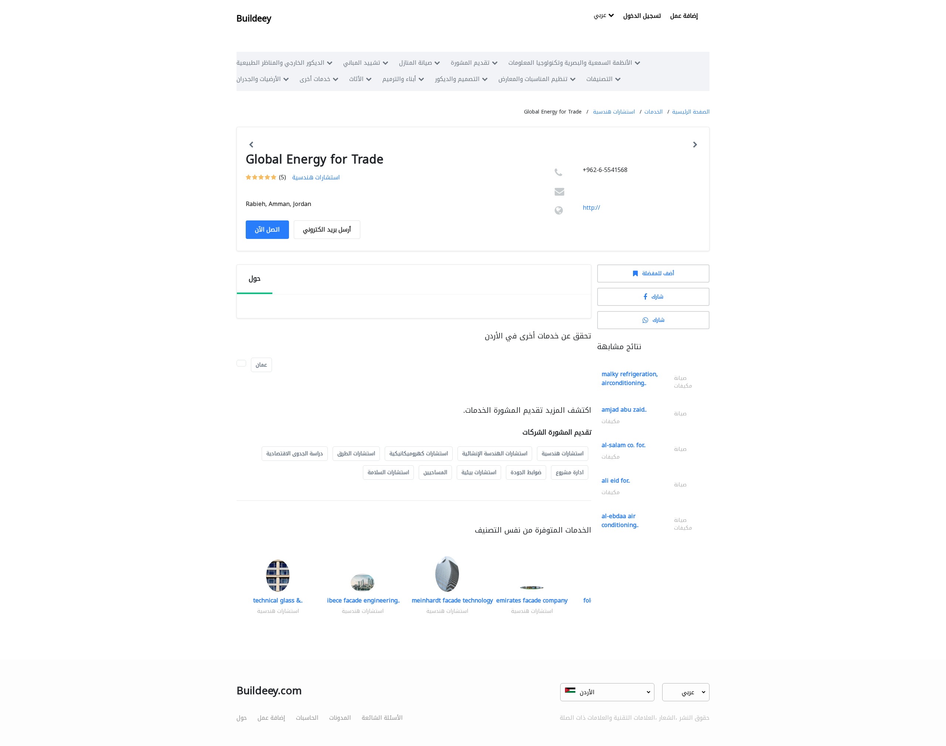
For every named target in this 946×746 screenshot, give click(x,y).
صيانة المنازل (415, 62)
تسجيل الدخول (642, 15)
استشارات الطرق (356, 454)
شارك (657, 297)
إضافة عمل (684, 15)
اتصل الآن (267, 229)
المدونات (340, 717)
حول (241, 717)
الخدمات (653, 112)
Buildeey (253, 18)
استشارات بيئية (479, 472)
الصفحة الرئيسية (691, 112)
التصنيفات (599, 79)
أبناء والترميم (399, 79)
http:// (591, 207)
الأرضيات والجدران (258, 79)
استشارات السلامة (388, 472)
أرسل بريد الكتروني (327, 229)
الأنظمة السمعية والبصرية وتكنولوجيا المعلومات (570, 62)
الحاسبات (307, 717)
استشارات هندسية (614, 112)
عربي (601, 16)
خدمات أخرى (315, 79)
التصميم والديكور (457, 79)
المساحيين (435, 472)
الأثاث (356, 79)
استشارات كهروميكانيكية (418, 454)
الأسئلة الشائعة (382, 717)
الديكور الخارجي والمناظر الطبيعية (280, 62)
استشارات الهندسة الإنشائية (494, 454)
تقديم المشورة (470, 62)
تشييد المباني (361, 62)
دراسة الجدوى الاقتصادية (294, 454)
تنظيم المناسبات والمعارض (533, 79)
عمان (261, 365)
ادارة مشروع (569, 472)
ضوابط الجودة (526, 472)
